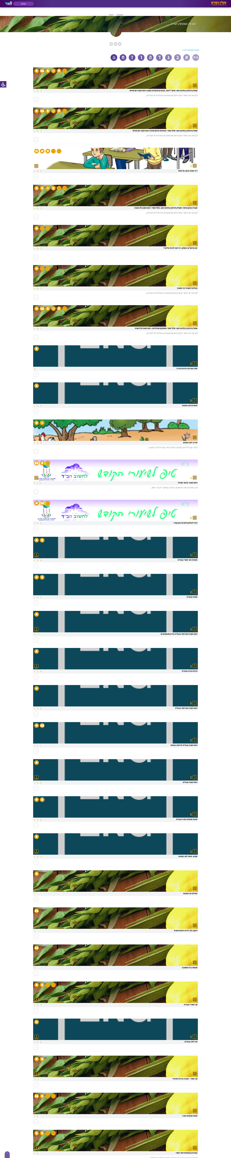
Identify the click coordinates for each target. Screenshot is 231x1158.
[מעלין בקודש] (218, 4)
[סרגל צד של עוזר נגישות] (3, 84)
